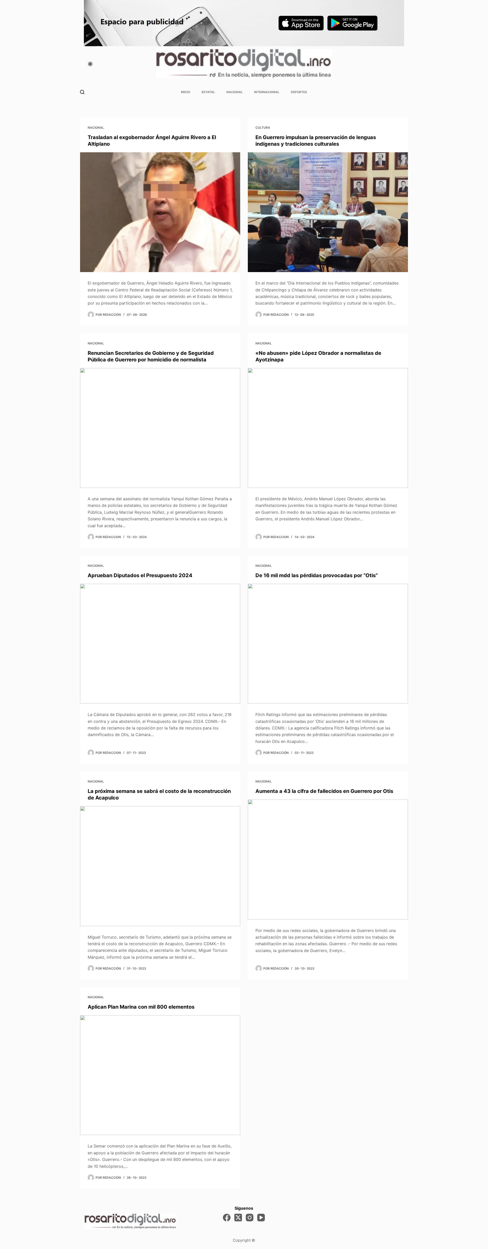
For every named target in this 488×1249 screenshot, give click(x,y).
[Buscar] (82, 92)
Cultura (262, 127)
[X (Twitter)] (238, 1217)
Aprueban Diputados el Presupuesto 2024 (140, 575)
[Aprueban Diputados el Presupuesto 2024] (160, 644)
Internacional (266, 92)
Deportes (299, 92)
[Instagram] (249, 1217)
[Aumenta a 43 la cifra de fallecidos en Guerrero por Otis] (328, 860)
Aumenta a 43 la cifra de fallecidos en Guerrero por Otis (324, 791)
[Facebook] (227, 1217)
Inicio (185, 92)
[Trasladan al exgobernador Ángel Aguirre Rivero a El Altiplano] (160, 212)
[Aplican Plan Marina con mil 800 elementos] (160, 1075)
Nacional (234, 92)
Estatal (208, 92)
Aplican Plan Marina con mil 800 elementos (141, 1007)
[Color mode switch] (90, 63)
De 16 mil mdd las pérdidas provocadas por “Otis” (316, 575)
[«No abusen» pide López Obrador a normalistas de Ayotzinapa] (328, 428)
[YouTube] (261, 1217)
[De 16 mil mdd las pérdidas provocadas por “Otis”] (328, 644)
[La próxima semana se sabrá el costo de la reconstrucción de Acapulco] (160, 866)
